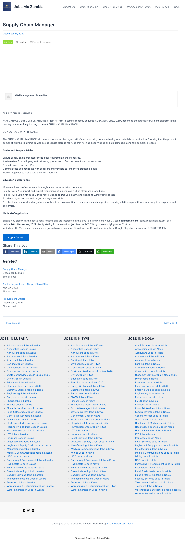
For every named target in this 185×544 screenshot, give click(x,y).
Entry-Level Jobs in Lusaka (22, 397)
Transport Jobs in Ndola (148, 486)
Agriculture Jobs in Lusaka (21, 352)
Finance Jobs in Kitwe (83, 400)
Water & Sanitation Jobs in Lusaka (25, 489)
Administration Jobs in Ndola (151, 345)
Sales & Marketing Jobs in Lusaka (25, 471)
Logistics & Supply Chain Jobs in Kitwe (92, 441)
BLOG (177, 6)
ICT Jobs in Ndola (145, 434)
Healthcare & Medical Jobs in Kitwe (90, 419)
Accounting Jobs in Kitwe (85, 349)
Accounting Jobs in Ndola (149, 349)
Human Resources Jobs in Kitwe (88, 426)
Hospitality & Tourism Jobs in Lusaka (27, 426)
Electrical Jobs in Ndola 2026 (151, 386)
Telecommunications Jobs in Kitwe (90, 478)
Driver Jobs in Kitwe (82, 374)
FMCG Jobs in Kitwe (82, 397)
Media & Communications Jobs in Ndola (157, 452)
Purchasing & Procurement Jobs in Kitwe (93, 460)
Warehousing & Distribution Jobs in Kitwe (93, 486)
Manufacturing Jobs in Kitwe (86, 445)
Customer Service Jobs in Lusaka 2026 (28, 374)
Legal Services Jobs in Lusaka (23, 441)
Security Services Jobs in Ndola (152, 478)
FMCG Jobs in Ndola (146, 400)
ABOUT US (69, 6)
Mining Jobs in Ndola (146, 456)
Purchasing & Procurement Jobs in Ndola (157, 463)
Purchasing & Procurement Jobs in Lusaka (30, 460)
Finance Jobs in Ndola (147, 404)
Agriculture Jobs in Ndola (149, 352)
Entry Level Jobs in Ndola (149, 397)
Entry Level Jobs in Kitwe (85, 393)
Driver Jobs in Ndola (146, 378)
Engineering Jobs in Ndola (149, 393)
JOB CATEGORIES (112, 6)
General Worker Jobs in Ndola (151, 415)
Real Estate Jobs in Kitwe (85, 463)
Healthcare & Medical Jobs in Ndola (154, 423)
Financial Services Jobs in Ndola (153, 408)
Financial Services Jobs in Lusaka (25, 408)
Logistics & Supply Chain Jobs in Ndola (156, 445)
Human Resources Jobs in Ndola (153, 430)
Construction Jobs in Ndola (150, 371)
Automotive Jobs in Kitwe (85, 356)
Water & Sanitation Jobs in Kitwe (89, 489)
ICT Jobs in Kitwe (80, 430)
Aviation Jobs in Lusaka (20, 360)
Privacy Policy (103, 538)
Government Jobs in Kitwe (85, 415)
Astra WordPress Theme (120, 523)
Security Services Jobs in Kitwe (88, 474)
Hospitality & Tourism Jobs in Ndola (154, 426)
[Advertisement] (90, 67)
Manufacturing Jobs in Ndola (151, 448)
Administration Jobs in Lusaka (23, 345)
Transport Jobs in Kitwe (84, 482)
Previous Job (11, 323)
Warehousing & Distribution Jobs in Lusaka (30, 486)
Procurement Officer (14, 298)
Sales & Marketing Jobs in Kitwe (88, 471)
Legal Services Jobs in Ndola (151, 441)
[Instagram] (33, 510)
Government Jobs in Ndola (149, 419)
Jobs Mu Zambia (29, 6)
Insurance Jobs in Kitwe (84, 434)
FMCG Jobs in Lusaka (19, 400)
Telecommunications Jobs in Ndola (154, 482)
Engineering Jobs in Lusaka (22, 393)
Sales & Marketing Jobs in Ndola (153, 474)
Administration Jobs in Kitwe (86, 345)
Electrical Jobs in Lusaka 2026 (24, 386)
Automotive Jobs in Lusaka (22, 356)
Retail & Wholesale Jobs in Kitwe (89, 467)
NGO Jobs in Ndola (145, 460)
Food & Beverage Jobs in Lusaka (25, 411)
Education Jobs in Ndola (148, 382)
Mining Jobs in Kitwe (82, 452)
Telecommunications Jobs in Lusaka (26, 478)
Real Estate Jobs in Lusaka (21, 463)
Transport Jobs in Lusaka (21, 482)
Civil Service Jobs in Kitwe (85, 363)
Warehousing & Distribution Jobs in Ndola (158, 489)
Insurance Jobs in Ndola (148, 438)
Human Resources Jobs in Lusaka (25, 430)
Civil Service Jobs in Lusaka (22, 367)
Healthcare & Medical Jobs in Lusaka (27, 423)
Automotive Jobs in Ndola (149, 356)
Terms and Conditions (85, 538)
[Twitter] (28, 510)
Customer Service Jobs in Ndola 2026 (156, 374)
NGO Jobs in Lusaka (18, 456)
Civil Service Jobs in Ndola (150, 367)
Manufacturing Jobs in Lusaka (23, 448)
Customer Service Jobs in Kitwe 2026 (92, 371)
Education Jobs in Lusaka (21, 382)
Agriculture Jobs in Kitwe (85, 352)
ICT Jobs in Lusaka (17, 434)
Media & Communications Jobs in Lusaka (29, 452)
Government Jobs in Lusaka (22, 419)
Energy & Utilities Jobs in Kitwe (88, 386)
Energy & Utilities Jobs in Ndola (152, 389)
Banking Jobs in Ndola (147, 363)
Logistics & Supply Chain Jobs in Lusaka (29, 445)
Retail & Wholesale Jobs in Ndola (153, 471)
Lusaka (22, 42)
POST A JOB (162, 6)
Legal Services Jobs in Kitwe (86, 438)
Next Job (170, 323)
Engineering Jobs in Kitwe (85, 389)
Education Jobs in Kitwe (84, 378)
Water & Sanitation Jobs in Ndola (153, 493)
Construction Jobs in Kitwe (86, 367)
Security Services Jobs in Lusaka (25, 474)
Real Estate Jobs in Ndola (149, 467)
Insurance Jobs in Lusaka (20, 438)
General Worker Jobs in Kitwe (87, 411)
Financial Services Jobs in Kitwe (88, 404)
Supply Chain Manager (15, 269)
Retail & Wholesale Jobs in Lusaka (25, 467)
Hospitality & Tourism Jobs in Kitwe (90, 423)
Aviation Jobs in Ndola (147, 360)
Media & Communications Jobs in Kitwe (92, 448)
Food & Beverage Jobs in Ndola (152, 411)
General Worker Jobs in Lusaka (24, 415)
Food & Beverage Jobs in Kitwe (88, 408)
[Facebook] (24, 510)
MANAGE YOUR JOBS (139, 6)
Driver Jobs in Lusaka (19, 378)
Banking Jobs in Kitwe (83, 360)
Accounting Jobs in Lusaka (21, 349)
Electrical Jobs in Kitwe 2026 (87, 382)
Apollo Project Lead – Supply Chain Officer (26, 284)
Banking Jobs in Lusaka (20, 363)
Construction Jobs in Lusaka (22, 371)
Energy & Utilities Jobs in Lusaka (25, 389)
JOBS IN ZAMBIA (89, 6)
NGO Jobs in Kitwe (81, 456)
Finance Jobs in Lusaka (19, 404)
